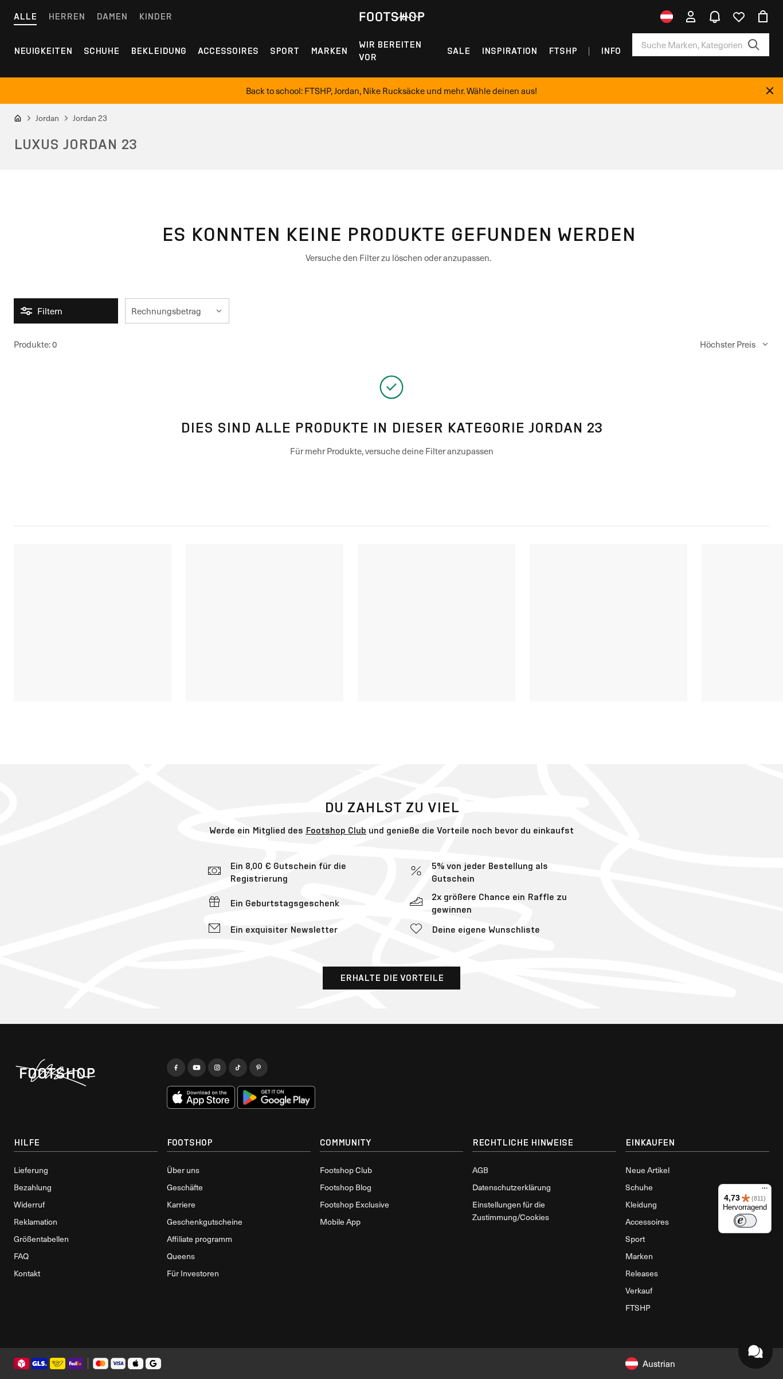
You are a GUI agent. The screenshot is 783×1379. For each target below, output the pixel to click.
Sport (284, 50)
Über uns (183, 1169)
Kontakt (27, 1273)
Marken (329, 50)
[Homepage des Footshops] (391, 16)
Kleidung (641, 1204)
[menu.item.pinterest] (258, 1067)
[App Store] (201, 1097)
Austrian (659, 1363)
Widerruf (29, 1204)
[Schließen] (770, 90)
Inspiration (509, 50)
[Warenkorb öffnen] (763, 16)
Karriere (181, 1204)
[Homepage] (86, 1073)
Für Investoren (193, 1273)
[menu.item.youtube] (196, 1067)
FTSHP (563, 50)
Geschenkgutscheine (204, 1221)
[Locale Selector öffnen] (666, 16)
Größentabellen (41, 1238)
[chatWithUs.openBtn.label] (755, 1351)
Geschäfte (185, 1187)
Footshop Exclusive (354, 1204)
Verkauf (638, 1290)
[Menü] (765, 1191)
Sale (458, 50)
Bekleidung (158, 50)
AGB (480, 1169)
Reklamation (35, 1221)
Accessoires (228, 50)
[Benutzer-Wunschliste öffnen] (739, 16)
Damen (111, 16)
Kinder (155, 16)
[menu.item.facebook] (176, 1067)
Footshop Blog (345, 1187)
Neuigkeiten (43, 50)
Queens (181, 1256)
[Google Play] (276, 1097)
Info (611, 50)
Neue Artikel (647, 1169)
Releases (641, 1273)
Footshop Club (336, 830)
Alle (25, 16)
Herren (66, 16)
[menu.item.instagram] (217, 1067)
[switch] (745, 1221)
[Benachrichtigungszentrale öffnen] (714, 16)
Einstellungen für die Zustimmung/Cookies (510, 1210)
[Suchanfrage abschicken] (753, 44)
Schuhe (101, 50)
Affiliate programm (199, 1238)
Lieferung (31, 1169)
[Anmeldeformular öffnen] (690, 16)
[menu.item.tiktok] (238, 1067)
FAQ (21, 1256)
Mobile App (340, 1221)
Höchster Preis (727, 344)
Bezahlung (33, 1187)
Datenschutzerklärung (511, 1187)
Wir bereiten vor (390, 51)
